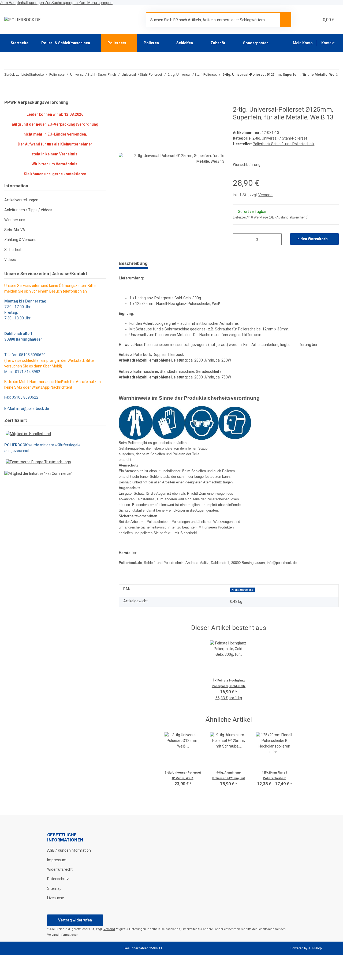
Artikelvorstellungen (21, 200)
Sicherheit (12, 249)
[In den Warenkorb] (123, 103)
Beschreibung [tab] (133, 263)
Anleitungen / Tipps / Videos (28, 210)
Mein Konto (303, 43)
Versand (265, 195)
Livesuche (55, 898)
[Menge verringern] (239, 239)
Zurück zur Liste (16, 74)
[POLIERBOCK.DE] (22, 20)
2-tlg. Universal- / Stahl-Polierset (279, 138)
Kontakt (327, 43)
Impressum (56, 860)
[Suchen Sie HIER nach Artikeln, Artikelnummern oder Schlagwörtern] (285, 19)
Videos (10, 259)
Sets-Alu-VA (14, 230)
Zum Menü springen (96, 3)
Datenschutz (58, 879)
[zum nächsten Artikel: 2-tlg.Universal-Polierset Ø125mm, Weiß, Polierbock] (321, 85)
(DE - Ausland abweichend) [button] (288, 217)
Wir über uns (14, 220)
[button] (302, 20)
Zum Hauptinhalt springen (22, 3)
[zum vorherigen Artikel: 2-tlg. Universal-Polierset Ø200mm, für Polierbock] (333, 85)
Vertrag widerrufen (75, 920)
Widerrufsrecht (60, 869)
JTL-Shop (315, 948)
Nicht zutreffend (242, 590)
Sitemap (54, 888)
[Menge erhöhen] (275, 239)
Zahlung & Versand (20, 240)
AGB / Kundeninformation (69, 850)
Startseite (19, 43)
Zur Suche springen (62, 3)
